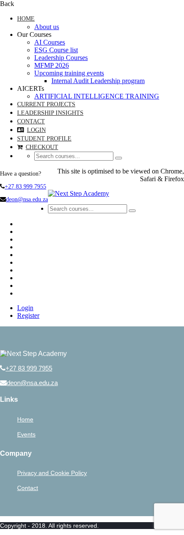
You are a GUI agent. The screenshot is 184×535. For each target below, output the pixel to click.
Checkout (42, 147)
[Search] (118, 158)
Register (28, 315)
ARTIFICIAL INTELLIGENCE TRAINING (96, 96)
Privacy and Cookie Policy (52, 472)
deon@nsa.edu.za (27, 199)
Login (36, 130)
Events (26, 434)
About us (46, 26)
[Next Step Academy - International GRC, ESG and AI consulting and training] (78, 193)
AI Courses (49, 42)
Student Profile (44, 138)
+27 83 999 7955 (25, 186)
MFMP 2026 (51, 65)
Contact (31, 121)
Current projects (46, 104)
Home (26, 18)
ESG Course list (56, 50)
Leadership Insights (50, 113)
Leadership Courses (61, 57)
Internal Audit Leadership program (98, 80)
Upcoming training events (69, 73)
